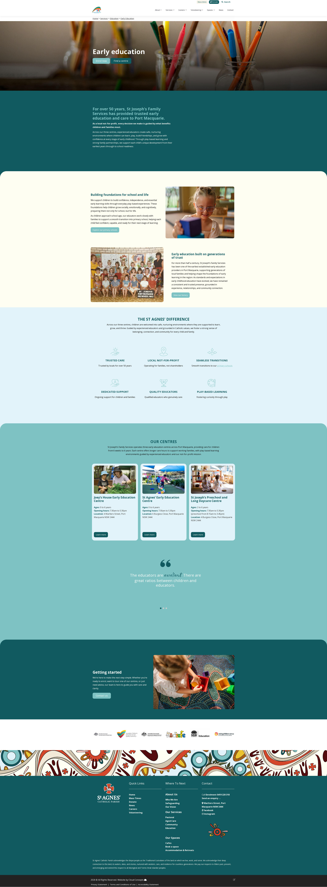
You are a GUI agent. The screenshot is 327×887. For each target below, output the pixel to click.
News (221, 10)
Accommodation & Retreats (179, 850)
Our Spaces (172, 837)
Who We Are (171, 799)
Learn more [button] (101, 534)
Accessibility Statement (148, 884)
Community (171, 824)
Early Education (127, 18)
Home (95, 18)
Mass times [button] (202, 2)
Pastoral (169, 817)
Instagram (209, 813)
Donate (133, 801)
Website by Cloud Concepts (131, 879)
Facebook (208, 810)
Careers (181, 10)
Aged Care (170, 821)
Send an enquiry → (211, 798)
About (157, 10)
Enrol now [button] (101, 60)
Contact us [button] (102, 695)
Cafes (168, 843)
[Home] (96, 10)
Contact (230, 10)
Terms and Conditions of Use (123, 884)
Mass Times (135, 798)
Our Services (173, 812)
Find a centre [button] (121, 60)
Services (169, 10)
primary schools (224, 365)
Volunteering (196, 10)
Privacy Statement (99, 884)
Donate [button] (215, 2)
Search (227, 2)
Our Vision (170, 806)
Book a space (172, 846)
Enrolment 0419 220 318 (218, 794)
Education (114, 18)
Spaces (210, 10)
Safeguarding (172, 803)
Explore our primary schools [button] (105, 230)
